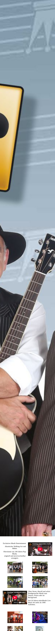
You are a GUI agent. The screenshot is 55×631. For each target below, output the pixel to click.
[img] (27, 268)
